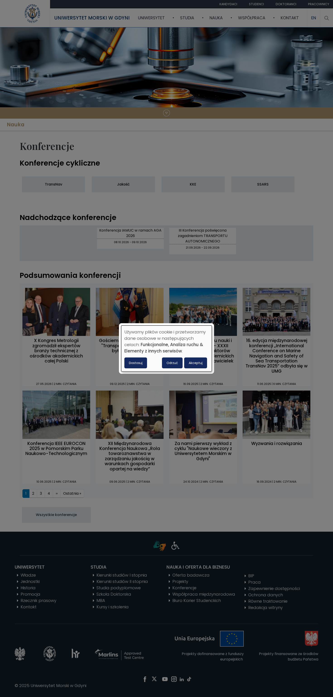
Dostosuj (135, 363)
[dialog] (166, 348)
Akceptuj (196, 363)
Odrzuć (172, 363)
